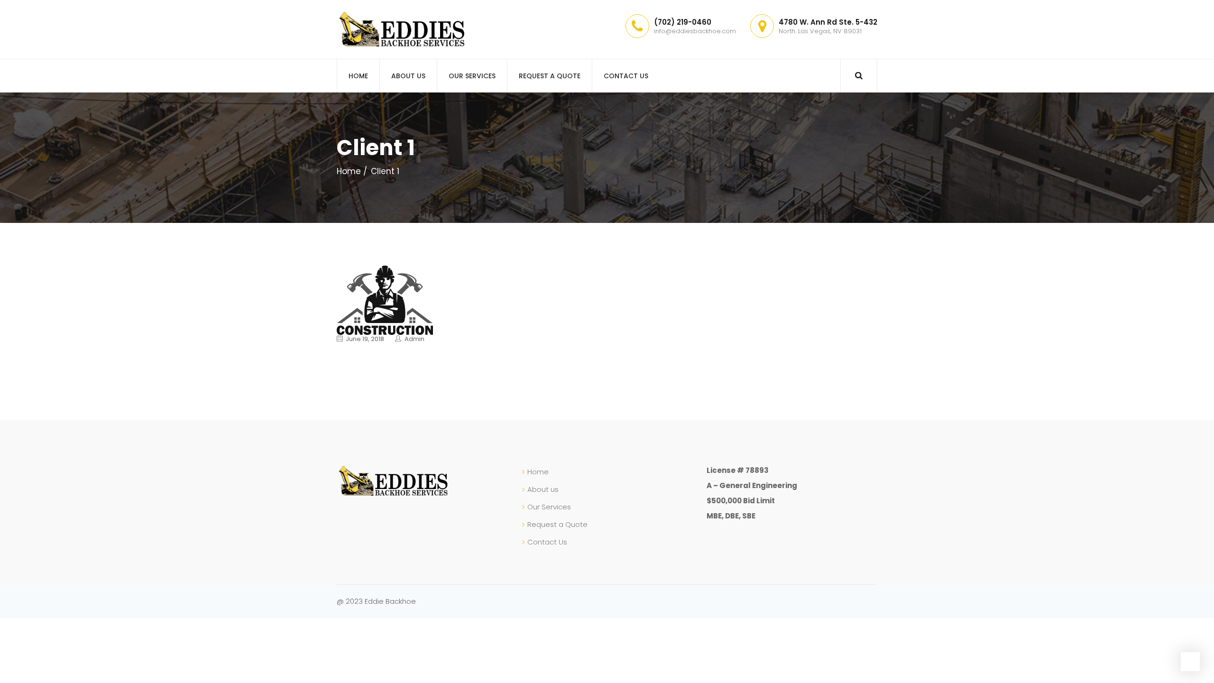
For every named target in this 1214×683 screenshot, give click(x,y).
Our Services (472, 76)
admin (414, 338)
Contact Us (626, 76)
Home (358, 76)
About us (408, 76)
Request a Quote (549, 76)
